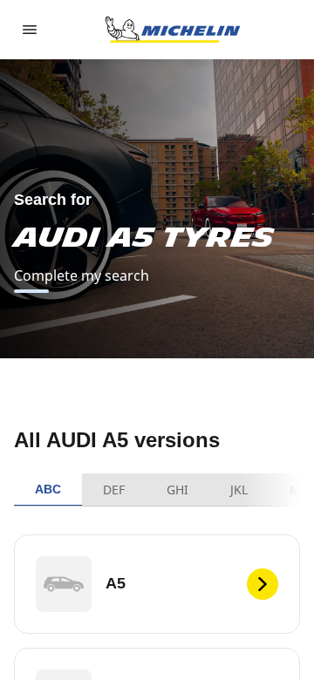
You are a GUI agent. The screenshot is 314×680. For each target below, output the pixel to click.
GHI (177, 489)
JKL (239, 489)
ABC (48, 489)
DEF (114, 489)
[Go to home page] (172, 29)
